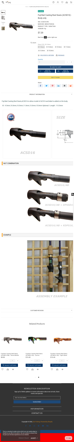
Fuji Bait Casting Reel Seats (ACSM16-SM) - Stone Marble (10, 354)
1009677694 (52, 26)
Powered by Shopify (46, 422)
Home (26, 6)
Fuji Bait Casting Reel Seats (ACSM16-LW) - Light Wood (58, 354)
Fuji (45, 28)
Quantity (40, 59)
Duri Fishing (8, 2)
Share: (40, 82)
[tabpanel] (12, 351)
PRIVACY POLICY (24, 438)
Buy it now (55, 77)
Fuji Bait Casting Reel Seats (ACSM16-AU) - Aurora (34, 354)
